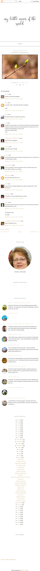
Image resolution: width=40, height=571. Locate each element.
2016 (18, 506)
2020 (18, 431)
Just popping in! (13, 377)
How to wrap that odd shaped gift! (20, 324)
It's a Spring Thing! (20, 465)
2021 (18, 430)
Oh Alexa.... (21, 475)
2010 (18, 518)
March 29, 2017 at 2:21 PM (14, 151)
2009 (18, 520)
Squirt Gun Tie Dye (15, 334)
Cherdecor (7, 194)
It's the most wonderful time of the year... (21, 477)
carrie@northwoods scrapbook (13, 221)
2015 (18, 508)
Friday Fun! (21, 479)
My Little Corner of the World (20, 21)
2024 (18, 424)
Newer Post (34, 232)
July (20, 449)
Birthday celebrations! (20, 485)
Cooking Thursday (15, 355)
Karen (6, 155)
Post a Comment (5, 229)
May (20, 453)
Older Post (5, 232)
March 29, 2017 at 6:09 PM (14, 161)
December (19, 439)
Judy (6, 183)
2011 (18, 516)
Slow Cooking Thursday (17, 366)
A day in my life (20, 498)
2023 (18, 426)
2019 (18, 433)
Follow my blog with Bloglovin (8, 559)
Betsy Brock (8, 175)
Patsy (6, 114)
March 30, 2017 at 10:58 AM (14, 198)
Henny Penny (8, 165)
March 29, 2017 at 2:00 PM (14, 134)
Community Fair (13, 345)
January (20, 504)
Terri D (6, 94)
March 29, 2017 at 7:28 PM (14, 171)
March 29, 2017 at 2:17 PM (14, 142)
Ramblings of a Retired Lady (12, 138)
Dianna (7, 146)
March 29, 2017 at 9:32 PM (14, 190)
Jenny (6, 202)
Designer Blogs (24, 570)
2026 (18, 420)
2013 (18, 512)
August (19, 447)
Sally (6, 102)
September (19, 445)
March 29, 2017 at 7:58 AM (14, 98)
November (19, 441)
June (19, 451)
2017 (18, 437)
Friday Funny (13, 313)
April (20, 455)
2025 (18, 422)
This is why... (21, 495)
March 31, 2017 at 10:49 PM (14, 225)
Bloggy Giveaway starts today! (19, 302)
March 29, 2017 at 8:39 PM (14, 180)
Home (20, 44)
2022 (18, 428)
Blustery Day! (20, 487)
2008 (18, 522)
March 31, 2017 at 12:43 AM (14, 208)
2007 (18, 524)
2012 (18, 514)
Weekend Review (20, 497)
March (19, 457)
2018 (18, 435)
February (19, 502)
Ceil (6, 123)
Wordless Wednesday (15, 387)
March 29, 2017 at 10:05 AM (14, 110)
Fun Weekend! (20, 467)
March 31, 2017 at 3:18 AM (14, 217)
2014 (18, 510)
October (20, 443)
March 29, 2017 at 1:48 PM (14, 119)
